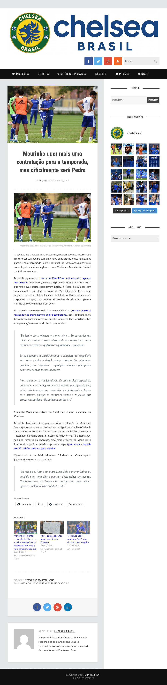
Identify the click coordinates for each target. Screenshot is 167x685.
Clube (41, 74)
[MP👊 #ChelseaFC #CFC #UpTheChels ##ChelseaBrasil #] (141, 149)
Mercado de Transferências (39, 580)
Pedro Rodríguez (60, 583)
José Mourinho (41, 583)
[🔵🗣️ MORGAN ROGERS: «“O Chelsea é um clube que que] (141, 187)
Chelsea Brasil (47, 181)
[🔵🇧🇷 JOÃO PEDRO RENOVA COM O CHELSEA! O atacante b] (154, 149)
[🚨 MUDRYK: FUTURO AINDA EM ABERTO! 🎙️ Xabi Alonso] (116, 149)
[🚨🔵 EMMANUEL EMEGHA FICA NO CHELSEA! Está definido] (128, 174)
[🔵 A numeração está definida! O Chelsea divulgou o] (154, 161)
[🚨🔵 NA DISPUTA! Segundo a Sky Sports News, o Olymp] (154, 187)
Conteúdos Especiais (70, 74)
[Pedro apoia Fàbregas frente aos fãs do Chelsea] (52, 527)
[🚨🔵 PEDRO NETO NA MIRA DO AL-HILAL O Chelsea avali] (141, 199)
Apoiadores (19, 74)
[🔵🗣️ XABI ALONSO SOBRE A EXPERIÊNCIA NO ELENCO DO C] (116, 187)
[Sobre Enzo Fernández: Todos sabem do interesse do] (154, 174)
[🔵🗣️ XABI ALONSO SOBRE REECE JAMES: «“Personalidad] (116, 199)
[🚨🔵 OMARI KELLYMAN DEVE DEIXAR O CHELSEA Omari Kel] (141, 174)
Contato (143, 74)
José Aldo (25, 583)
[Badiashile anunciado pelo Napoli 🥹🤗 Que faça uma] (128, 149)
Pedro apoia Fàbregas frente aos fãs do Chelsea (51, 539)
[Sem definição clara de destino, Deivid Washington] (141, 161)
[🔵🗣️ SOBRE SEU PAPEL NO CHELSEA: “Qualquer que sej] (116, 174)
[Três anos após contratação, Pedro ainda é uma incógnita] (78, 527)
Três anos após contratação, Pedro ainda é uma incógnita (78, 539)
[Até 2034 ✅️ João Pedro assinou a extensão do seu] (116, 161)
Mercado (100, 74)
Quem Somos (122, 74)
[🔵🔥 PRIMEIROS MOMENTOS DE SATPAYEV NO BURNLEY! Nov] (128, 199)
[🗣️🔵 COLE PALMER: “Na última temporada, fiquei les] (154, 199)
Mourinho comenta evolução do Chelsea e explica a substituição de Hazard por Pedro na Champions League (25, 542)
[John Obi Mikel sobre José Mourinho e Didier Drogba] (128, 187)
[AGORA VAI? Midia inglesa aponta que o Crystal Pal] (128, 161)
